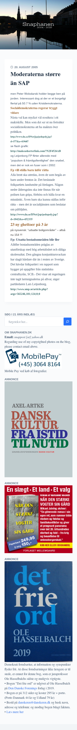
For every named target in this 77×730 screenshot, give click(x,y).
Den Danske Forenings (22, 688)
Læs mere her (15, 712)
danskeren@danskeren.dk (34, 702)
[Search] (67, 321)
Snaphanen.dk (38, 24)
